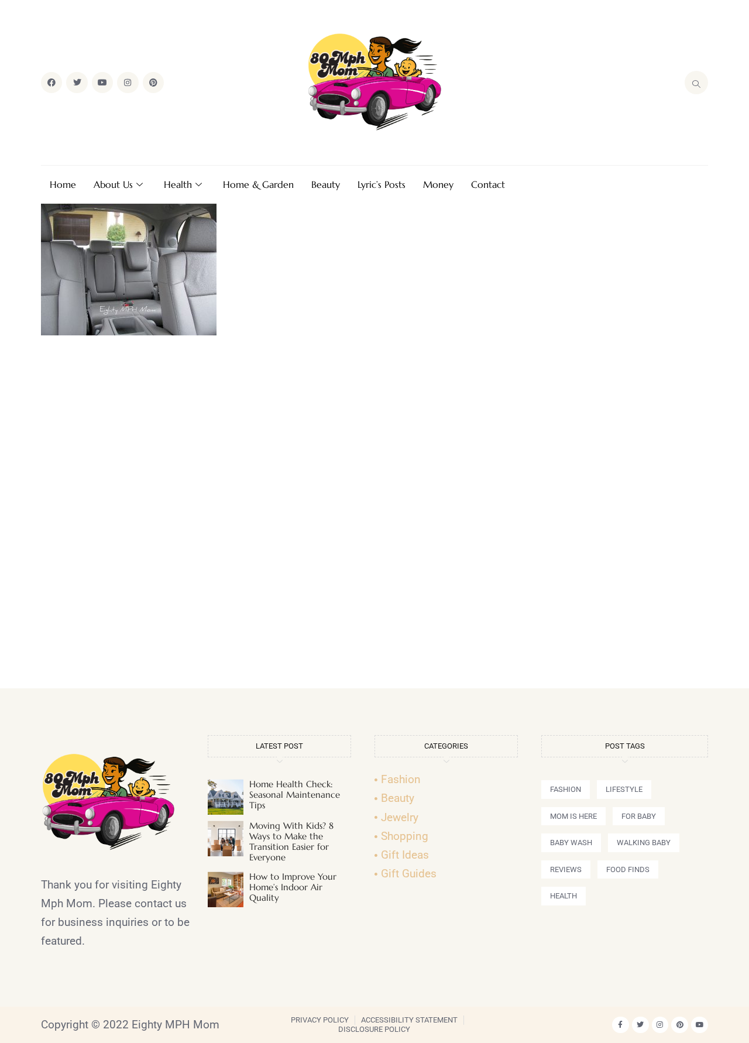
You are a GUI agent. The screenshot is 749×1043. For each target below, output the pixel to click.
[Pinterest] (153, 82)
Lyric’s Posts (382, 184)
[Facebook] (51, 82)
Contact (488, 184)
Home (63, 184)
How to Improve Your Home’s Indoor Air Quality (292, 887)
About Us (113, 184)
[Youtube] (102, 82)
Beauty (325, 184)
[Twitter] (76, 82)
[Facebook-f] (620, 1025)
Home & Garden (258, 184)
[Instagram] (127, 82)
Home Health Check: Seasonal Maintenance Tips (294, 794)
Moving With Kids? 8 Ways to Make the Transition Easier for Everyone (291, 841)
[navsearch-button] (696, 82)
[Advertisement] (374, 517)
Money (438, 184)
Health (178, 184)
